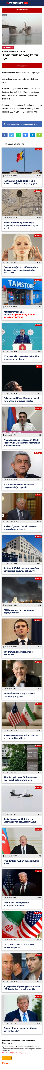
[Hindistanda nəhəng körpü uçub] (22, 29)
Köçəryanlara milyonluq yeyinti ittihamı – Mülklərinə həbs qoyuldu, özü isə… (22, 987)
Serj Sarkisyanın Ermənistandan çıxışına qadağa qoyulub (19, 485)
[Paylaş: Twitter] (11, 135)
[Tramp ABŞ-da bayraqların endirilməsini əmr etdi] (22, 884)
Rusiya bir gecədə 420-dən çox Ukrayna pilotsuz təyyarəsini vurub (20, 820)
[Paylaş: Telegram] (32, 135)
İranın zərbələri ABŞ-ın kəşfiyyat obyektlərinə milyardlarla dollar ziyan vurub (21, 225)
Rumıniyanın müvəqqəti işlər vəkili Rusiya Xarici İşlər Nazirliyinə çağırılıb (21, 182)
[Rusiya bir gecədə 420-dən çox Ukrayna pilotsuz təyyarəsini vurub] (22, 801)
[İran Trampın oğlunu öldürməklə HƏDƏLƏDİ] (22, 634)
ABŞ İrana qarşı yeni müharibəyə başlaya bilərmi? (19, 611)
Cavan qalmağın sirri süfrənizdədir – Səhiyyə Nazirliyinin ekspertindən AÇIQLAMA (21, 270)
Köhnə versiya (7, 1043)
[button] (39, 135)
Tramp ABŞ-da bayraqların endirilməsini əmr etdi (16, 904)
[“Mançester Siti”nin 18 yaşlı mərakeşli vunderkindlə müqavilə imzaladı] (22, 380)
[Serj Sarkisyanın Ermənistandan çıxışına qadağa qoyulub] (22, 466)
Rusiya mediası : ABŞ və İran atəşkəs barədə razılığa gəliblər (21, 736)
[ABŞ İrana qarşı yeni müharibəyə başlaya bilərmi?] (22, 592)
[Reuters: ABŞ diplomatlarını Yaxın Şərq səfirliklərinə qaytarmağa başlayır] (22, 550)
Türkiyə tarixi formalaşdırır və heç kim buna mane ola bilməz (21, 357)
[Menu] (4, 3)
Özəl (39, 366)
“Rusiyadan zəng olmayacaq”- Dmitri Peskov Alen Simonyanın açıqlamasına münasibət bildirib (22, 443)
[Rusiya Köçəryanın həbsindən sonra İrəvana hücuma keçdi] (22, 508)
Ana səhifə (6, 1041)
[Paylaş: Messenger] (25, 135)
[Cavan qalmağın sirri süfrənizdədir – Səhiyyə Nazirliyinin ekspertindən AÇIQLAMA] (22, 249)
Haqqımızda (15, 1041)
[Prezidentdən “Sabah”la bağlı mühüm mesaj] (22, 843)
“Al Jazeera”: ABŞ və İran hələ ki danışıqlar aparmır (19, 945)
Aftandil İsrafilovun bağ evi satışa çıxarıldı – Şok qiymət (19, 695)
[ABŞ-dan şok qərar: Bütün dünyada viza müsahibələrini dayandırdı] (22, 759)
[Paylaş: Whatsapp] (18, 135)
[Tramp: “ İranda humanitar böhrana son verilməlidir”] (22, 1010)
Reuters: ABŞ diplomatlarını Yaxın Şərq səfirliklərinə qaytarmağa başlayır (22, 569)
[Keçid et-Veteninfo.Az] (17, 3)
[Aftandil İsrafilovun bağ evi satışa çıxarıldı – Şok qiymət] (22, 675)
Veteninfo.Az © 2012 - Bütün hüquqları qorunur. (16, 1053)
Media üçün (30, 1041)
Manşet (38, 235)
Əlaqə (23, 1041)
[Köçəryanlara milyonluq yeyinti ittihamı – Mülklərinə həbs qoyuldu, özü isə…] (22, 968)
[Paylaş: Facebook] (5, 135)
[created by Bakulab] (6, 1063)
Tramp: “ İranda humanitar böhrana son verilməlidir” (20, 1029)
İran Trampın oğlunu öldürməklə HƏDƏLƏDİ (19, 653)
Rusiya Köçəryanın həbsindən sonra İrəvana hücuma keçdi (21, 527)
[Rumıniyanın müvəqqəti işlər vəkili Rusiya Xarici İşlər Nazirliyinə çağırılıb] (22, 163)
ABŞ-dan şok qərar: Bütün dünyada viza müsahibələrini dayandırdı (21, 778)
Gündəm (38, 191)
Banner (9, 48)
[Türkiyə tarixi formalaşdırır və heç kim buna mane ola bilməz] (22, 338)
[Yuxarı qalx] (37, 1063)
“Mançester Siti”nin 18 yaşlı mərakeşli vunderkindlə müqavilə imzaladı (21, 399)
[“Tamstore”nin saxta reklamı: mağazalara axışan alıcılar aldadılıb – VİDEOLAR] (22, 293)
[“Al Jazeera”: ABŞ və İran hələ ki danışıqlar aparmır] (22, 926)
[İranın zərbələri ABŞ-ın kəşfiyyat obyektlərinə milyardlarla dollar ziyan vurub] (22, 204)
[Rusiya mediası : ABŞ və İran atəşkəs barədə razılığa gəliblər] (22, 717)
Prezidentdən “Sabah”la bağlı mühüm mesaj (22, 862)
